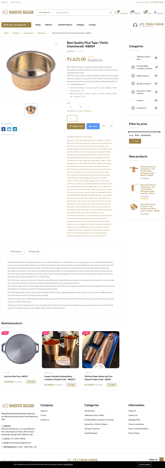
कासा (106, 192)
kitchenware (71, 215)
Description (16, 251)
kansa (102, 172)
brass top (81, 146)
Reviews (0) (34, 251)
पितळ (82, 195)
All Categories (16, 25)
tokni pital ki (71, 207)
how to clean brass (73, 166)
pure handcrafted (97, 227)
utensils (106, 227)
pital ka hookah (96, 204)
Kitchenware (28, 33)
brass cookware (86, 213)
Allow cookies (144, 464)
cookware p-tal (72, 227)
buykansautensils (104, 155)
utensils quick (77, 230)
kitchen (104, 218)
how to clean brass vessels (90, 172)
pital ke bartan (72, 201)
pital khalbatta (81, 207)
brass (73, 140)
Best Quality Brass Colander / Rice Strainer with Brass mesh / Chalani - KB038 (150, 207)
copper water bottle (80, 163)
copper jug (86, 160)
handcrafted (107, 224)
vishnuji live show (89, 192)
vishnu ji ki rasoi (101, 189)
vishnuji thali (100, 192)
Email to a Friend (9, 134)
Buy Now (93, 126)
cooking (69, 230)
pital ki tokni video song (84, 210)
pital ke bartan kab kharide (102, 210)
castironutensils (88, 158)
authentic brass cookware (92, 218)
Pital (103, 181)
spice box (97, 186)
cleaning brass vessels (74, 160)
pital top (74, 186)
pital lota (108, 201)
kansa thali (75, 175)
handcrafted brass (84, 227)
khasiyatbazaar (72, 178)
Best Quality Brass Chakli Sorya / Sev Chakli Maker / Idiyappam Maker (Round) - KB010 (148, 189)
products (99, 224)
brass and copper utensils (84, 140)
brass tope (89, 198)
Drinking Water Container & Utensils (144, 67)
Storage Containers (144, 84)
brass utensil (89, 146)
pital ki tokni (106, 204)
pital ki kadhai (99, 201)
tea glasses (105, 186)
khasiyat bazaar (91, 175)
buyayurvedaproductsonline (101, 152)
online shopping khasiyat (92, 181)
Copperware (48, 373)
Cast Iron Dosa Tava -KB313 (16, 376)
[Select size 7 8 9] (74, 107)
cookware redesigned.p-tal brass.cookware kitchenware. (86, 236)
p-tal (101, 213)
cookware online (106, 215)
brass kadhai (80, 224)
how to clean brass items (97, 169)
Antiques (80, 25)
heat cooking (97, 230)
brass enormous (76, 233)
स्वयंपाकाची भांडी (93, 195)
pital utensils (82, 186)
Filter (137, 141)
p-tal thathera (90, 224)
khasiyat (83, 175)
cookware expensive (74, 221)
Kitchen (48, 25)
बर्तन (86, 195)
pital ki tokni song (97, 207)
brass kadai (95, 143)
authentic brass (81, 215)
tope (99, 198)
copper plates (95, 160)
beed (100, 195)
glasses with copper (104, 163)
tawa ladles (106, 221)
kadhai (109, 195)
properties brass (88, 233)
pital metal (96, 184)
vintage (92, 189)
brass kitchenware (94, 215)
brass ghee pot (85, 143)
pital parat (104, 184)
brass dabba (97, 140)
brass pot (74, 146)
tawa (104, 195)
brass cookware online (74, 218)
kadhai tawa (71, 224)
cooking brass (87, 230)
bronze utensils (85, 152)
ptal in (83, 198)
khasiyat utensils (104, 175)
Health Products (65, 25)
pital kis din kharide (73, 213)
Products (16, 33)
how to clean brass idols (80, 169)
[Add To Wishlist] (104, 126)
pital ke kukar (85, 204)
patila (95, 198)
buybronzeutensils (73, 155)
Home (38, 25)
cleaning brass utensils (102, 158)
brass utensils (99, 146)
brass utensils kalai (85, 149)
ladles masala (96, 221)
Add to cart (78, 126)
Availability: (71, 111)
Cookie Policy (68, 464)
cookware (96, 213)
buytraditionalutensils (74, 158)
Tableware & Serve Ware (143, 58)
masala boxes (86, 221)
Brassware (42, 33)
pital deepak (71, 210)
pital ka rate (106, 198)
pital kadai (88, 184)
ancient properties (100, 233)
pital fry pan (80, 184)
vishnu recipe (78, 192)
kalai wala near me (73, 198)
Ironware (7, 373)
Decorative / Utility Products (144, 92)
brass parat (104, 143)
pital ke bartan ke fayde (86, 201)
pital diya (107, 207)
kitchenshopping (83, 178)
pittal (88, 207)
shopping (90, 186)
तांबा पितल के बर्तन (76, 195)
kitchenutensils (95, 178)
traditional (85, 189)
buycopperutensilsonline (88, 155)
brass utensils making (100, 149)
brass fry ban (75, 143)
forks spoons (92, 163)
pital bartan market (73, 204)
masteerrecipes (78, 181)
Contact (92, 25)
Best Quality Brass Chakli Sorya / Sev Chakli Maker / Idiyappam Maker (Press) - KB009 (148, 171)
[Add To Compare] (111, 126)
